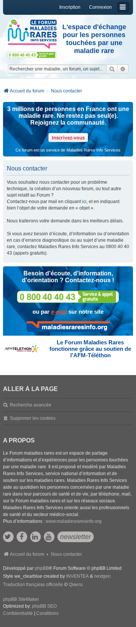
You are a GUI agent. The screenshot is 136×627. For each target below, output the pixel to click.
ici (84, 201)
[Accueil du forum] (32, 34)
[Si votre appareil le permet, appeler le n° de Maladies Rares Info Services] (68, 297)
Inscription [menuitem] (69, 7)
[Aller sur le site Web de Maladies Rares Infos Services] (68, 326)
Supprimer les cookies (33, 418)
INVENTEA (77, 576)
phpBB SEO (44, 606)
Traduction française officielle (33, 584)
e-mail (59, 311)
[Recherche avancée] (122, 68)
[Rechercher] (111, 68)
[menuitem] (18, 614)
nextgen (102, 576)
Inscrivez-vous (68, 137)
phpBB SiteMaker (21, 599)
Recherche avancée (30, 405)
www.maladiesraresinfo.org (74, 521)
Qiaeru (76, 584)
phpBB (42, 568)
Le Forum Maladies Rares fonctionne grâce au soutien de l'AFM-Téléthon (90, 348)
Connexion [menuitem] (100, 7)
